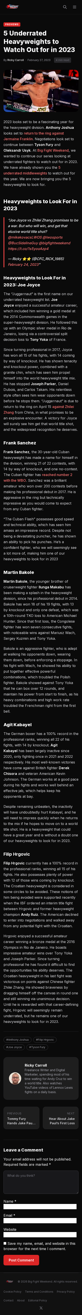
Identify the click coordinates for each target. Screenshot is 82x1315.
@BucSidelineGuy (23, 243)
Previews (12, 24)
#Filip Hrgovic (45, 1039)
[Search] (65, 7)
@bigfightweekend (54, 243)
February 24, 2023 (23, 264)
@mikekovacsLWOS (25, 237)
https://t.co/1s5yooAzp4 (28, 248)
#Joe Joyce (14, 1047)
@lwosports (52, 237)
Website (9, 1229)
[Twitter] (41, 1308)
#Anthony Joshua (17, 1039)
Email (9, 1215)
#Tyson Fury (37, 1047)
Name (9, 1201)
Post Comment (21, 1260)
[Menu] (75, 7)
